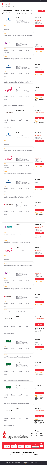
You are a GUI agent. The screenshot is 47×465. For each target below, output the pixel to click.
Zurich (37, 459)
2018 (14, 6)
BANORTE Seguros (37, 454)
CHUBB (9, 456)
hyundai (17, 6)
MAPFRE (9, 459)
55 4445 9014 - (41, 462)
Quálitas (23, 459)
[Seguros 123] (23, 4)
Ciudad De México (9, 6)
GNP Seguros (23, 456)
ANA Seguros (23, 454)
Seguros (3, 6)
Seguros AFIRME (9, 454)
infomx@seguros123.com (23, 463)
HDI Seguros (37, 456)
